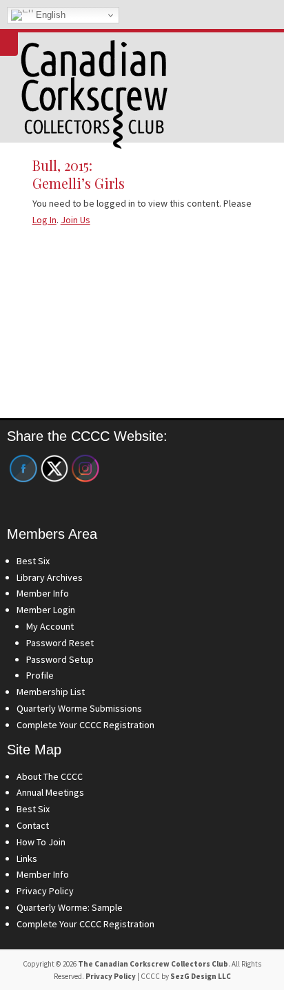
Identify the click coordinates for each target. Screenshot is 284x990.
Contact (33, 825)
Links (27, 858)
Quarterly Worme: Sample (70, 907)
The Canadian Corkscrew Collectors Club (153, 964)
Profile (40, 675)
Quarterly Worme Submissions (79, 708)
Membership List (51, 691)
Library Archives (50, 577)
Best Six (33, 561)
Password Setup (60, 659)
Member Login (46, 610)
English (49, 15)
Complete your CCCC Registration (85, 725)
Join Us (75, 220)
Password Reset (60, 643)
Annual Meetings (50, 792)
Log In (44, 220)
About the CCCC (50, 776)
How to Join (41, 842)
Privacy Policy (45, 891)
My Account (50, 626)
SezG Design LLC (200, 976)
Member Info (43, 593)
